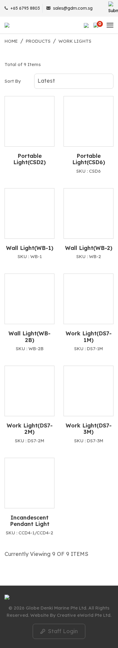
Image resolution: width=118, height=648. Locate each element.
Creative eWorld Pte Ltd (83, 615)
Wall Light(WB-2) (88, 247)
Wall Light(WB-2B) (29, 337)
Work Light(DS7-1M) (89, 337)
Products (38, 41)
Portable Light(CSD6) (88, 159)
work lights (74, 41)
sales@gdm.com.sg (73, 8)
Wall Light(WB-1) (29, 247)
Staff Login (59, 631)
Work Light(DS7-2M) (30, 429)
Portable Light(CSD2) (29, 159)
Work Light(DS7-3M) (89, 429)
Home (11, 41)
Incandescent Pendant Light (29, 521)
